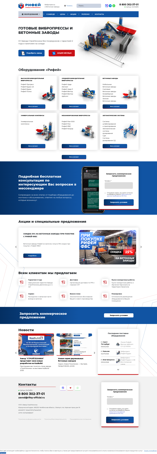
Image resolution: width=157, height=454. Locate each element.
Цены (62, 14)
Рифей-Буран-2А (27, 87)
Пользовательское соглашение (80, 419)
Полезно (85, 14)
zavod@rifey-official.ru (31, 397)
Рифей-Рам (66, 124)
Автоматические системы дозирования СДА (109, 132)
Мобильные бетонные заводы (109, 86)
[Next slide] (141, 247)
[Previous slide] (16, 247)
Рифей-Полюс (26, 91)
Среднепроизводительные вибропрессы (73, 79)
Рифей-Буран (26, 89)
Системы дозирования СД (109, 139)
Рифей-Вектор (67, 91)
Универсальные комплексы (32, 115)
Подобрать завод (34, 53)
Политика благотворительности (55, 419)
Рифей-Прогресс (27, 84)
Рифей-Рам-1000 (68, 121)
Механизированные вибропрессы (76, 115)
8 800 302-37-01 (129, 4)
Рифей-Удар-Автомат (67, 86)
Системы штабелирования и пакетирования (109, 124)
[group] (118, 344)
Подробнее (32, 255)
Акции (73, 14)
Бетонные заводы (110, 78)
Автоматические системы (113, 115)
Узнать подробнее (150, 451)
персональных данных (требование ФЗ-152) (119, 195)
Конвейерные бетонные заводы (109, 95)
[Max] (106, 5)
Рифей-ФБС (66, 126)
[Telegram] (110, 5)
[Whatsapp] (113, 5)
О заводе (50, 14)
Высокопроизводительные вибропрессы (32, 79)
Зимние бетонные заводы (109, 100)
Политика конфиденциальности (29, 419)
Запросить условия (119, 315)
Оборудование (31, 14)
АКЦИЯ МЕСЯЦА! (64, 53)
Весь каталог (33, 106)
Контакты (99, 14)
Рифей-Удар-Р (67, 89)
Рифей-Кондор (67, 129)
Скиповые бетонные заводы (109, 90)
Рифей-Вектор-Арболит (67, 95)
